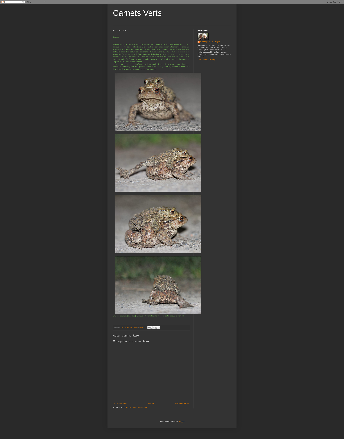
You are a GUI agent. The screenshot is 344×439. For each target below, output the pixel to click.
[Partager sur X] (154, 327)
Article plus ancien (182, 403)
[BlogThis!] (151, 327)
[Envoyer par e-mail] (148, 327)
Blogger (181, 422)
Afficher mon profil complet (207, 60)
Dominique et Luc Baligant (210, 42)
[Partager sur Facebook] (156, 327)
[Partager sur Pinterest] (159, 327)
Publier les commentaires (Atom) (135, 407)
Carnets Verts (137, 12)
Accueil (151, 403)
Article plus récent (120, 403)
